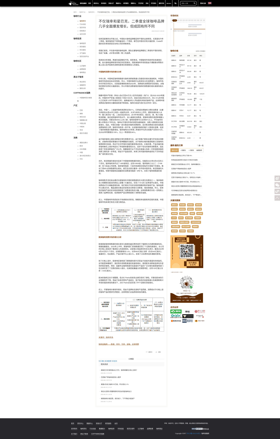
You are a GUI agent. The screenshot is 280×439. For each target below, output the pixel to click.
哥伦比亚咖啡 (186, 226)
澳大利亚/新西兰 (85, 155)
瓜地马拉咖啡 (183, 213)
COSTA (174, 218)
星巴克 (181, 218)
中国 (81, 152)
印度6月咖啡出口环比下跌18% (181, 155)
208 (159, 352)
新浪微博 (108, 361)
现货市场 (83, 27)
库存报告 (83, 46)
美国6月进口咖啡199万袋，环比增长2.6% (115, 384)
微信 (103, 361)
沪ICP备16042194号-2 (194, 433)
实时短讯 (74, 428)
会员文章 (83, 34)
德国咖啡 (174, 222)
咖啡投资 (83, 43)
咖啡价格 (198, 209)
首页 (75, 12)
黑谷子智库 (84, 434)
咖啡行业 (82, 12)
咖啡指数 (174, 213)
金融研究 (83, 85)
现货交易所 (131, 428)
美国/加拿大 (84, 142)
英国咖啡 (197, 218)
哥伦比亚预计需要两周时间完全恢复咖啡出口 (116, 391)
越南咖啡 (174, 231)
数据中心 (90, 423)
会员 (116, 423)
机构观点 (83, 31)
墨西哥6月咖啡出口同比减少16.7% (182, 173)
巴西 (81, 110)
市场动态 (121, 428)
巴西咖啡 (182, 231)
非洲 (81, 130)
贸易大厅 (99, 423)
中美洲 (82, 126)
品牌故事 (83, 69)
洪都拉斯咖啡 (175, 226)
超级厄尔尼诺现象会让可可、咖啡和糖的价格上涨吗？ (119, 370)
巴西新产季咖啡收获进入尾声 (111, 377)
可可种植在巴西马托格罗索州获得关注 (183, 190)
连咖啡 (192, 213)
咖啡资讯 (91, 12)
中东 (81, 159)
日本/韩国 (83, 149)
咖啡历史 (174, 205)
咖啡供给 (182, 209)
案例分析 (83, 88)
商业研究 (83, 82)
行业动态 (83, 24)
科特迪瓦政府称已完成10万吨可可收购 (184, 160)
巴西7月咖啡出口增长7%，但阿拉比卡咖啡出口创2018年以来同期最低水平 (196, 177)
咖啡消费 (198, 205)
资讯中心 (80, 423)
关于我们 (74, 434)
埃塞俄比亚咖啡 (184, 222)
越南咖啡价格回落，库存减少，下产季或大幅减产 (118, 398)
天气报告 (83, 53)
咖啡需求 (174, 209)
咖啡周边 (83, 72)
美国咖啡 (195, 226)
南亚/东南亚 (84, 133)
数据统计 (102, 428)
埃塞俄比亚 (83, 120)
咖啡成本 (190, 209)
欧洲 (81, 146)
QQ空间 (114, 361)
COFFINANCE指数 (97, 434)
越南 (81, 113)
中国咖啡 (190, 231)
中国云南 (83, 123)
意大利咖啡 (189, 218)
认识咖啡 (83, 66)
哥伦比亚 (83, 117)
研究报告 (108, 423)
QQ (100, 361)
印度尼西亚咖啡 (196, 222)
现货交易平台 (84, 56)
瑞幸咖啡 (199, 213)
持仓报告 (83, 50)
